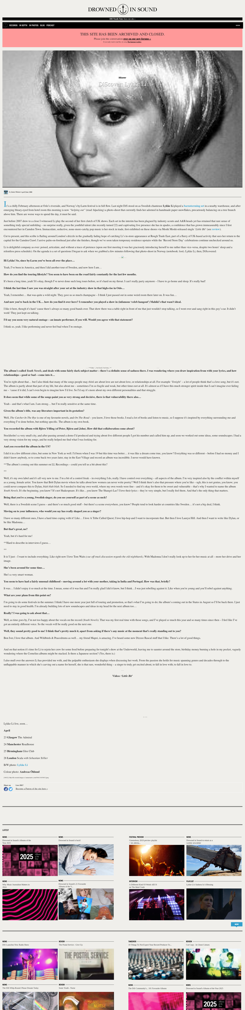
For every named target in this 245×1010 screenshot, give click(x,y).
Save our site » (122, 18)
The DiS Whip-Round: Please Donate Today (20, 988)
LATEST (5, 830)
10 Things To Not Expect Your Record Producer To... (150, 945)
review (216, 229)
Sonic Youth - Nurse (67, 988)
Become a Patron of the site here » (32, 788)
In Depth (23, 25)
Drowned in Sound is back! (70, 840)
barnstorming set (194, 206)
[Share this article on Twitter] (11, 789)
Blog (42, 25)
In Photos (33, 25)
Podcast (50, 25)
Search (238, 25)
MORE (237, 924)
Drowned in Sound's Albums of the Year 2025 (204, 988)
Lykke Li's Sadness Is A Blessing (199, 885)
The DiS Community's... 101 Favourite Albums (147, 988)
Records (13, 25)
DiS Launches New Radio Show (15, 945)
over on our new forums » (137, 39)
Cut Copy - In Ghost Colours (198, 945)
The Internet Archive (134, 42)
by (15, 192)
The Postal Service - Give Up (71, 945)
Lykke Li (22, 765)
